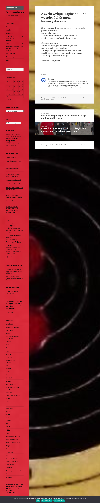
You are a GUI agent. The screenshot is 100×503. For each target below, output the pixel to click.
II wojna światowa (11, 230)
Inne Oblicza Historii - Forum (14, 184)
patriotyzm (14, 239)
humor (19, 228)
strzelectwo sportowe (17, 251)
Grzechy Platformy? (12, 291)
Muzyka (8, 411)
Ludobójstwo (11, 235)
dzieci (20, 224)
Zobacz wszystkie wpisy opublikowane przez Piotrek (64, 87)
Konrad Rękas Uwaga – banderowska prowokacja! (14, 196)
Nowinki (8, 421)
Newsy (8, 417)
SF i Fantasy (9, 452)
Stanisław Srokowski (12, 201)
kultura (17, 233)
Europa (16, 225)
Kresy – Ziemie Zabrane (13, 395)
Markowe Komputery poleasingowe (12, 139)
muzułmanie (15, 237)
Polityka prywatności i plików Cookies (52, 145)
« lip (9, 99)
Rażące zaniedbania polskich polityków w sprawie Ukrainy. (14, 48)
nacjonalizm (8, 239)
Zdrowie (8, 474)
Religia (8, 446)
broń (17, 224)
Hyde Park (9, 378)
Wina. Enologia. (10, 57)
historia (9, 228)
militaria (19, 235)
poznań (9, 245)
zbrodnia (15, 256)
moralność (9, 237)
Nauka (8, 414)
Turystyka (9, 468)
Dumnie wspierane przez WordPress (76, 145)
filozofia (8, 354)
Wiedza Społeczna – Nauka (14, 471)
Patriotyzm (9, 424)
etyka (12, 226)
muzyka (20, 237)
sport (15, 249)
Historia (8, 368)
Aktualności (9, 33)
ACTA (7, 224)
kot (6, 233)
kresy (9, 232)
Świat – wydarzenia (12, 461)
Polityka (10, 242)
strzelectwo (9, 251)
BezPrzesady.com (15, 12)
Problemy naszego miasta (11, 247)
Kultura (8, 399)
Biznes (8, 333)
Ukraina (9, 253)
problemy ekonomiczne (13, 436)
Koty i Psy (9, 392)
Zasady (8, 60)
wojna (18, 254)
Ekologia (8, 341)
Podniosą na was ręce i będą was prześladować (14, 188)
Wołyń (11, 256)
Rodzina (8, 249)
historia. (15, 228)
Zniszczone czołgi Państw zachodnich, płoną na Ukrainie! (14, 278)
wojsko (7, 256)
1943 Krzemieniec (11, 157)
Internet (18, 230)
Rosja (11, 249)
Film (7, 351)
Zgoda (37, 500)
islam (21, 230)
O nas (7, 27)
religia (18, 247)
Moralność (9, 405)
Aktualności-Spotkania (12, 327)
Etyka (7, 345)
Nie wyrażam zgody (47, 500)
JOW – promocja (11, 384)
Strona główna (10, 23)
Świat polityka (10, 464)
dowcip (43, 100)
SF (13, 249)
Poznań (8, 433)
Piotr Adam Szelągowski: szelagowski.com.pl (13, 162)
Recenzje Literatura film (13, 442)
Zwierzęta (9, 477)
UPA (14, 254)
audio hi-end (9, 330)
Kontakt (8, 30)
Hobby (8, 372)
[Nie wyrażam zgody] (98, 499)
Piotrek (60, 98)
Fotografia (20, 225)
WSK (7, 43)
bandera (10, 224)
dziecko (8, 225)
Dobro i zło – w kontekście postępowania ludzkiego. (14, 271)
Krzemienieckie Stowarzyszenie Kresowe (10, 38)
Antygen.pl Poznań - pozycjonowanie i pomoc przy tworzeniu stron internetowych (13, 209)
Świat (7, 258)
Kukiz (14, 233)
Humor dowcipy (11, 375)
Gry (7, 365)
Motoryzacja (9, 408)
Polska (17, 242)
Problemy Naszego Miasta (13, 439)
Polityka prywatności (59, 500)
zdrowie (19, 256)
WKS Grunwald (10, 54)
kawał (52, 100)
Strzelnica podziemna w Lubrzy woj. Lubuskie (13, 175)
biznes (14, 224)
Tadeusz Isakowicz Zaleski (13, 180)
